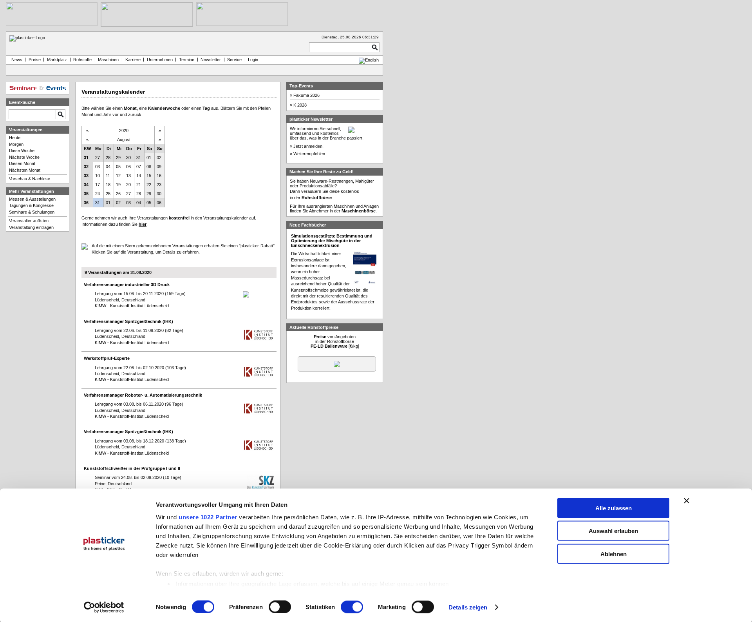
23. (160, 184)
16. (160, 175)
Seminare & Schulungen (31, 212)
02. (160, 157)
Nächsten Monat (24, 170)
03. (98, 166)
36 (86, 202)
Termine (186, 59)
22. (149, 184)
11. (108, 175)
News (15, 59)
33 (86, 175)
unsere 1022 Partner (208, 516)
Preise (35, 59)
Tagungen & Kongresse (31, 205)
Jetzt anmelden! (308, 146)
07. (139, 166)
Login (253, 59)
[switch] (280, 607)
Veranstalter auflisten (29, 220)
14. (139, 175)
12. (119, 175)
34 (86, 184)
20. (129, 184)
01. (149, 157)
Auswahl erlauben (613, 531)
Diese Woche (21, 150)
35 (86, 193)
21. (139, 184)
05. (119, 166)
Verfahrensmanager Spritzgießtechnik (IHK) (128, 321)
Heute (14, 137)
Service (234, 59)
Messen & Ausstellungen (32, 199)
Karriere (133, 59)
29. (119, 157)
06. (129, 166)
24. (98, 193)
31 (86, 157)
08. (149, 166)
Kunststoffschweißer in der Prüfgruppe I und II (132, 468)
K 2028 (300, 105)
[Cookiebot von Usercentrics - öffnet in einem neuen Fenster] (104, 607)
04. (109, 166)
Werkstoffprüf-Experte (107, 358)
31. (139, 157)
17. (98, 184)
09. (160, 166)
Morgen (16, 144)
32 (86, 166)
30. (129, 157)
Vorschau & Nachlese (29, 178)
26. (119, 193)
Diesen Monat (22, 163)
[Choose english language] (369, 60)
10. (98, 175)
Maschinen (108, 59)
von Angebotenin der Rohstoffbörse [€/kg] (335, 341)
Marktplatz (57, 59)
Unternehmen (160, 59)
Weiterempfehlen (309, 153)
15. (149, 175)
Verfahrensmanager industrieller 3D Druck (127, 284)
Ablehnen (613, 553)
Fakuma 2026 (306, 95)
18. (109, 184)
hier (142, 224)
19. (119, 184)
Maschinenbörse (359, 211)
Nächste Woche (24, 157)
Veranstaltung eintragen (31, 227)
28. (109, 157)
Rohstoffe (82, 59)
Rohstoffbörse (317, 197)
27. (98, 157)
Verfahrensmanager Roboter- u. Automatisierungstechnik (143, 395)
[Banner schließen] (686, 500)
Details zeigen (467, 607)
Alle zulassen (613, 507)
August (123, 139)
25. (109, 193)
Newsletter (211, 59)
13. (129, 175)
